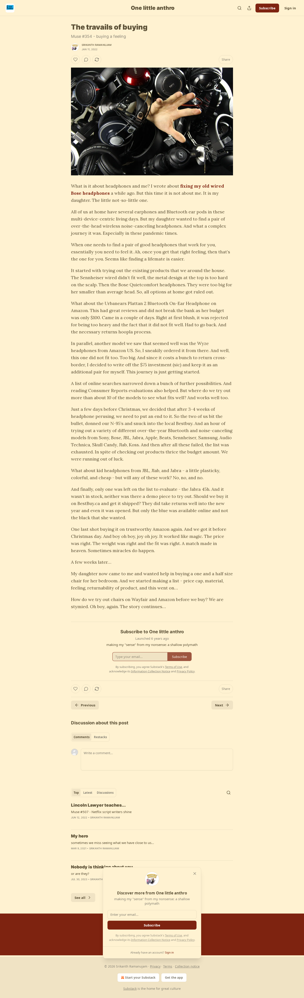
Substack (130, 988)
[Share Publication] (249, 8)
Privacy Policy (186, 940)
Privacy (155, 966)
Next (219, 705)
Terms (167, 966)
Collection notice (187, 966)
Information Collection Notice (150, 940)
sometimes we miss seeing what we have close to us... (112, 842)
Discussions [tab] (105, 793)
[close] (194, 873)
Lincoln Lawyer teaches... (98, 805)
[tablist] (90, 737)
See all (80, 897)
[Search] (239, 8)
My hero (79, 836)
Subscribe (267, 8)
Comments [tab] (81, 737)
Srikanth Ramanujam (97, 44)
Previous (88, 705)
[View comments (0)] (86, 59)
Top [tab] (76, 793)
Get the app (174, 977)
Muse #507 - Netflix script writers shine (101, 812)
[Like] (75, 59)
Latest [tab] (87, 793)
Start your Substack (140, 977)
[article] (152, 814)
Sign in (290, 8)
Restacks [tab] (100, 737)
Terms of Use (173, 935)
